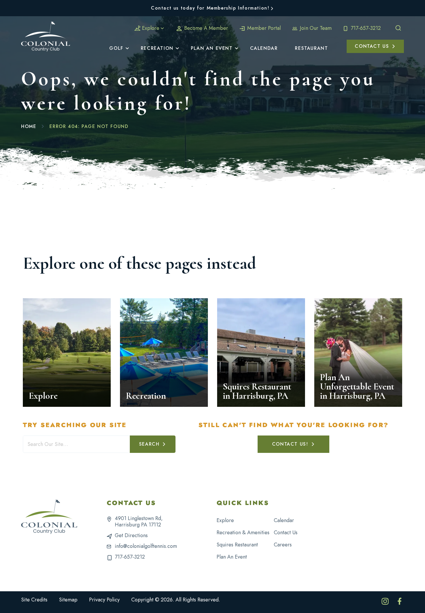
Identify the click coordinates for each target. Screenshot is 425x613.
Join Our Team (315, 28)
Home (28, 126)
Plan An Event (232, 557)
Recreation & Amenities (243, 532)
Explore (150, 28)
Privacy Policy (104, 599)
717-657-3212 (365, 28)
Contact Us (286, 532)
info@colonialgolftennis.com (146, 546)
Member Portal (263, 28)
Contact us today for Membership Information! (210, 8)
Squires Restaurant (237, 544)
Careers (283, 544)
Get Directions (131, 535)
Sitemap (68, 599)
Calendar (284, 520)
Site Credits (34, 599)
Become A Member (205, 28)
